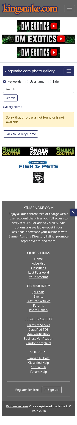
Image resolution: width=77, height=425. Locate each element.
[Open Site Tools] (73, 212)
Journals (38, 292)
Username (37, 81)
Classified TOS (39, 329)
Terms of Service (38, 325)
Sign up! (53, 390)
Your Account (38, 277)
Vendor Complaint (38, 343)
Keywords (14, 81)
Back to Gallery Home (20, 134)
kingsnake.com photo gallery (29, 70)
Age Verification (38, 334)
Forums (38, 305)
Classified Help (38, 363)
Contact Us (38, 367)
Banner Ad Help (38, 358)
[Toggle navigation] (69, 8)
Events (38, 296)
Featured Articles (38, 301)
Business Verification (38, 339)
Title (56, 81)
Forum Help (38, 372)
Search (10, 98)
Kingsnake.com (17, 406)
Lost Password (38, 272)
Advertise (38, 263)
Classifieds (38, 268)
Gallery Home (12, 107)
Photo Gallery (38, 310)
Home (38, 259)
